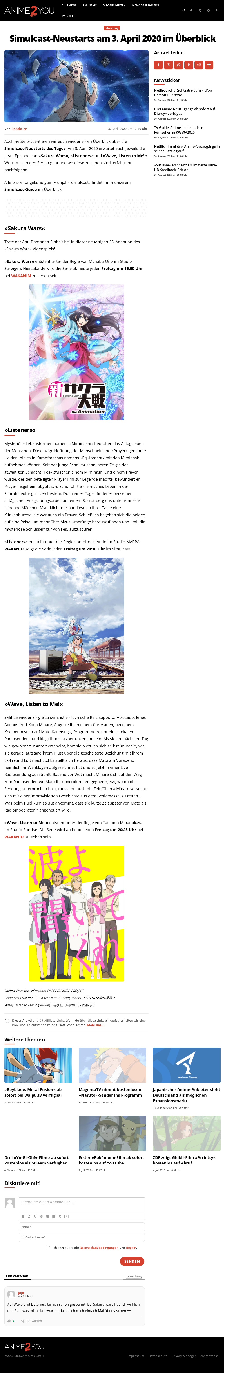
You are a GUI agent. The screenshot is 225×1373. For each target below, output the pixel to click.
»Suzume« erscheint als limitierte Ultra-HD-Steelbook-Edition (185, 167)
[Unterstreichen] (35, 1216)
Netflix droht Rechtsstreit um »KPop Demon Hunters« (183, 92)
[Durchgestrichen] (41, 1216)
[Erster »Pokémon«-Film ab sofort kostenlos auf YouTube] (112, 1133)
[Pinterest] (188, 65)
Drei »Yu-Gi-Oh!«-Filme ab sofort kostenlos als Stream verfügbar (36, 1160)
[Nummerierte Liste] (48, 1216)
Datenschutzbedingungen (99, 1248)
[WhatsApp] (178, 65)
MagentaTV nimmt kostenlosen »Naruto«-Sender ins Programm (110, 1092)
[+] (66, 1216)
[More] (209, 65)
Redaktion (19, 129)
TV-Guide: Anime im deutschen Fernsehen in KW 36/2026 (178, 130)
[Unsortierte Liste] (54, 1216)
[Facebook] (191, 10)
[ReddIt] (198, 65)
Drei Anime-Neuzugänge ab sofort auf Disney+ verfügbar (184, 111)
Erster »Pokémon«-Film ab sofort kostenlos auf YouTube (111, 1160)
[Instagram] (208, 10)
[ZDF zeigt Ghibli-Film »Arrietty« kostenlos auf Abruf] (187, 1133)
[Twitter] (199, 10)
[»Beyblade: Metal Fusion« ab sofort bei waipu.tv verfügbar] (38, 1065)
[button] (184, 10)
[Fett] (23, 1216)
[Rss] (217, 10)
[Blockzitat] (60, 1216)
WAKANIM (21, 275)
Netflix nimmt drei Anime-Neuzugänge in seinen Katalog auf (187, 148)
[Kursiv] (29, 1216)
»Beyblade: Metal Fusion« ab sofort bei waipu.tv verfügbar (33, 1092)
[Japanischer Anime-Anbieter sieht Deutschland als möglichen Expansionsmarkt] (187, 1065)
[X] (168, 65)
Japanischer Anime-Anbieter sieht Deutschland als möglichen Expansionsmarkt (186, 1095)
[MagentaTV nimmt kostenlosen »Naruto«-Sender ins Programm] (112, 1065)
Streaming (112, 28)
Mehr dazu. (95, 1025)
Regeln (131, 1248)
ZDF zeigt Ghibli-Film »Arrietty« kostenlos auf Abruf (184, 1160)
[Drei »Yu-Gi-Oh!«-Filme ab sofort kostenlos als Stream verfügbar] (38, 1133)
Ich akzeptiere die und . (95, 1248)
